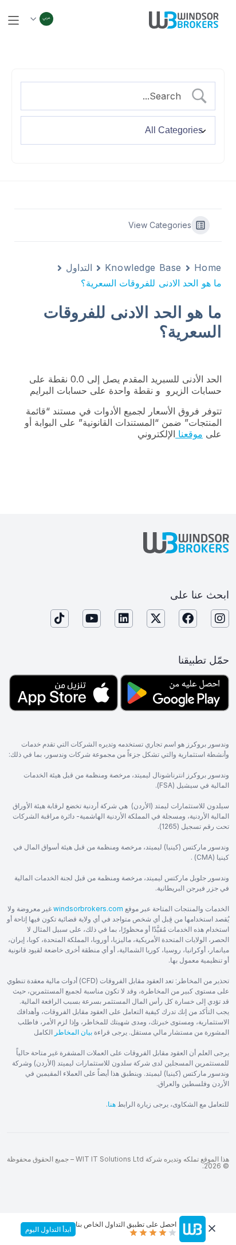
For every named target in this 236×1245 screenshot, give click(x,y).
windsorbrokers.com (88, 908)
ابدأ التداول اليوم (48, 1229)
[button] (13, 20)
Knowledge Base (143, 267)
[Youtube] (91, 618)
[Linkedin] (124, 618)
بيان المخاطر (73, 1032)
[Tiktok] (59, 618)
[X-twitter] (156, 618)
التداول (79, 267)
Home (208, 267)
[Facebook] (188, 618)
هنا (112, 1104)
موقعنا (189, 434)
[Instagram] (220, 618)
